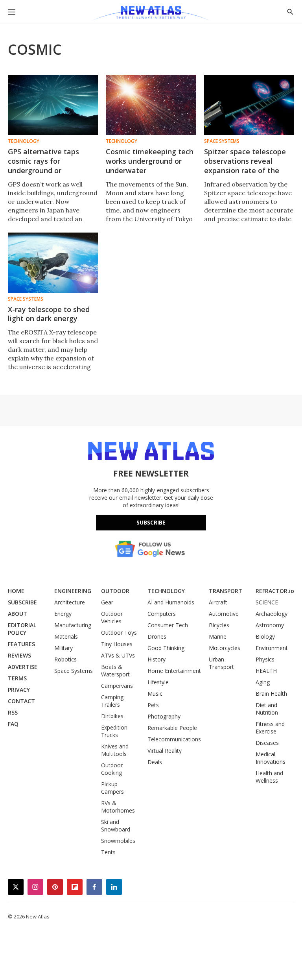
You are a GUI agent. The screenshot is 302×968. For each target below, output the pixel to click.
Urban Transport (221, 663)
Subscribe (151, 522)
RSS (13, 712)
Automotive (224, 613)
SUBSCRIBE (22, 602)
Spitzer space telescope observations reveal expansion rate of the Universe (245, 166)
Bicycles (219, 625)
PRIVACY (19, 689)
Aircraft (218, 602)
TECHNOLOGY (166, 591)
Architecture (69, 602)
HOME (16, 591)
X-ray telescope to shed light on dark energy (49, 314)
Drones (156, 636)
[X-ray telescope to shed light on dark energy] (53, 263)
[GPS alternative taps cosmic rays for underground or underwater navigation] (53, 105)
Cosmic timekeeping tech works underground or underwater (149, 161)
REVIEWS (19, 655)
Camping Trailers (112, 700)
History (156, 659)
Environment (272, 648)
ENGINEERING (72, 591)
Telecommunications (174, 739)
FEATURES (21, 644)
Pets (153, 705)
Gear (107, 602)
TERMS (17, 678)
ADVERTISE (22, 667)
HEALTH (266, 670)
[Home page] (150, 14)
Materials (66, 636)
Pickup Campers (112, 787)
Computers (161, 613)
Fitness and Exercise (270, 727)
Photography (163, 716)
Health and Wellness (269, 776)
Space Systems (221, 141)
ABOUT (17, 613)
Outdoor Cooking (112, 768)
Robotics (65, 659)
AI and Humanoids (170, 602)
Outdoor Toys (119, 632)
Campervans (117, 685)
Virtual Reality (164, 750)
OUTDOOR (115, 591)
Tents (108, 852)
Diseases (267, 742)
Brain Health (271, 693)
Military (63, 648)
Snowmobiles (118, 840)
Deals (154, 762)
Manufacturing (72, 625)
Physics (265, 659)
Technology (23, 141)
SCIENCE (267, 602)
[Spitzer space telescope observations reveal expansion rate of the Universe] (249, 105)
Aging (263, 682)
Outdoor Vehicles (112, 617)
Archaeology (271, 613)
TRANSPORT (225, 591)
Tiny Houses (117, 644)
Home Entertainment (174, 670)
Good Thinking (165, 648)
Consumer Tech (167, 625)
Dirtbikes (112, 716)
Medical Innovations (270, 757)
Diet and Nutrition (267, 708)
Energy (63, 613)
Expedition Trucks (114, 731)
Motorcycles (224, 648)
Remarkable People (172, 728)
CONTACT (21, 701)
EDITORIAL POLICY (22, 628)
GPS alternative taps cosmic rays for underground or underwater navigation (47, 166)
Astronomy (270, 625)
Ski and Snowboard (115, 825)
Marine (217, 636)
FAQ (13, 724)
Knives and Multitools (115, 750)
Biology (265, 636)
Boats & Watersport (115, 670)
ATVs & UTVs (118, 655)
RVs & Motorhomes (118, 806)
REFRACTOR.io (275, 591)
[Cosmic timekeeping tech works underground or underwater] (151, 105)
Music (154, 693)
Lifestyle (158, 682)
